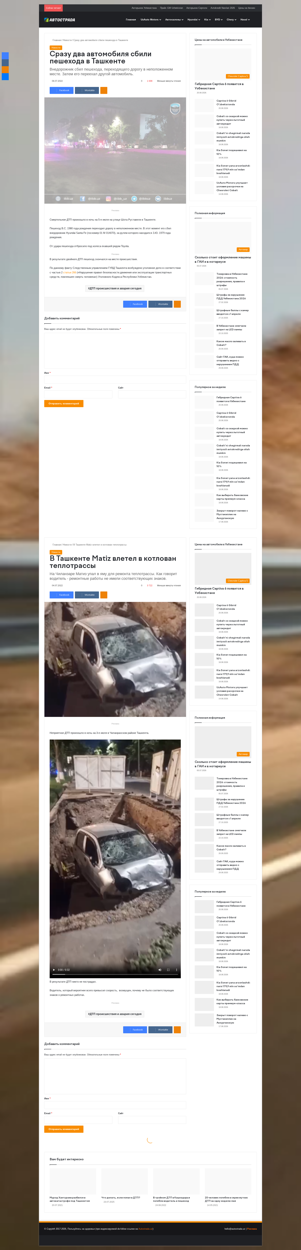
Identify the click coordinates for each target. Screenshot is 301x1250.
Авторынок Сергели (196, 8)
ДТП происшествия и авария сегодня (115, 288)
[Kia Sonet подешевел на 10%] (204, 154)
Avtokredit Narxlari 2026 (223, 8)
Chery (230, 19)
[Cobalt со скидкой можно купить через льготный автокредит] (204, 121)
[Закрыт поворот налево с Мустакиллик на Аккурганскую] (204, 515)
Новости (67, 40)
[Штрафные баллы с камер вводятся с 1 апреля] (204, 315)
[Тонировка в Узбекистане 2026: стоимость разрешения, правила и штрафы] (204, 278)
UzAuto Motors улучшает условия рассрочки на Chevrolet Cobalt (232, 187)
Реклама (252, 1229)
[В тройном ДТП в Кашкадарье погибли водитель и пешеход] (176, 1181)
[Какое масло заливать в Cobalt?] (204, 346)
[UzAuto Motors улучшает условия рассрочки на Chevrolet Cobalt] (204, 187)
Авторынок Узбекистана (144, 8)
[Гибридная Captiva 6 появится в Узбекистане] (204, 402)
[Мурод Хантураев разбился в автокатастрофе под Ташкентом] (73, 1181)
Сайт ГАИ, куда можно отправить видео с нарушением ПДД (230, 361)
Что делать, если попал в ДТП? (120, 1198)
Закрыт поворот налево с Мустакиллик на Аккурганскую (232, 515)
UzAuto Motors (150, 19)
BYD (217, 19)
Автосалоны (173, 19)
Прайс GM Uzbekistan (171, 8)
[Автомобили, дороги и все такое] (59, 19)
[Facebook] (5, 55)
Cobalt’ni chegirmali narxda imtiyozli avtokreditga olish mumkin (233, 137)
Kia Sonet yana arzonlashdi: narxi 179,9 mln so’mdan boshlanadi (233, 170)
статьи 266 (69, 272)
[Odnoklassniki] (103, 90)
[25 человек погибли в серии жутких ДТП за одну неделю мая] (228, 1181)
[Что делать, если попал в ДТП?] (124, 1181)
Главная (131, 19)
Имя (47, 373)
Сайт (120, 387)
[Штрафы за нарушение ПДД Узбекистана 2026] (204, 299)
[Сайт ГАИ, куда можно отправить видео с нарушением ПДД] (204, 361)
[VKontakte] (5, 62)
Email (48, 387)
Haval (244, 19)
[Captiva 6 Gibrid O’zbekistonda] (204, 105)
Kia (206, 19)
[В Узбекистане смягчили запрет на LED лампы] (204, 330)
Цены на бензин (246, 8)
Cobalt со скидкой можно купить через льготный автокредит (232, 120)
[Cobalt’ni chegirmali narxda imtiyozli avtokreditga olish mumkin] (204, 137)
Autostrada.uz (145, 1229)
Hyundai (193, 19)
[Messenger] (5, 76)
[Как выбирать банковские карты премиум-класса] (204, 499)
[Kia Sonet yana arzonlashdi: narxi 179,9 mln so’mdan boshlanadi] (204, 170)
